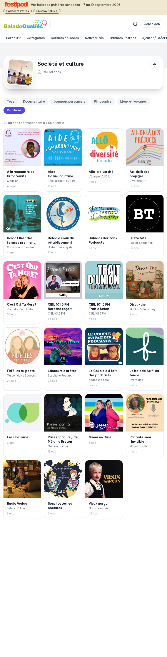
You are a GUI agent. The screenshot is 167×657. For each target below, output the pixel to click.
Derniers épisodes (65, 38)
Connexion (152, 24)
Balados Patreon (123, 38)
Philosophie (103, 101)
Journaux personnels (69, 101)
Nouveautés (94, 38)
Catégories (36, 38)
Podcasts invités (17, 11)
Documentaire (34, 101)
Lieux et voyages (133, 101)
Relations (14, 110)
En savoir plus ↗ (47, 11)
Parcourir (13, 38)
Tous (10, 101)
